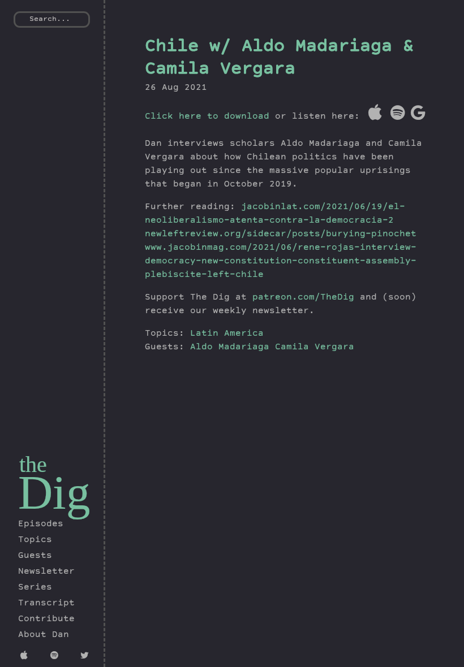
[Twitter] (87, 657)
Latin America (227, 334)
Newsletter (46, 572)
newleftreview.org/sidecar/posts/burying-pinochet (280, 234)
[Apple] (27, 657)
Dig (54, 492)
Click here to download (207, 117)
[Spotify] (57, 657)
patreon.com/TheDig (303, 297)
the (33, 464)
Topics (35, 540)
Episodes (40, 524)
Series (35, 587)
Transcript (46, 603)
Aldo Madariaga (232, 347)
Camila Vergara (314, 347)
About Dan (43, 635)
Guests (35, 556)
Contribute (46, 619)
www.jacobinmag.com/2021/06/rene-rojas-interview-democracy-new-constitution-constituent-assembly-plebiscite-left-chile (280, 262)
